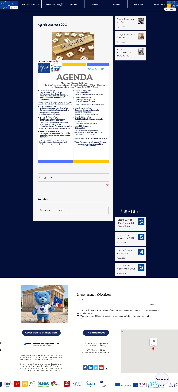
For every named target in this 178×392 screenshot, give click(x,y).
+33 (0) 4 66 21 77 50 (96, 350)
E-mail (80, 300)
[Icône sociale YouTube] (101, 367)
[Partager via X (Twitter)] (45, 177)
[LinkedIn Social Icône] (90, 367)
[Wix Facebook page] (85, 367)
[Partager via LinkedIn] (51, 177)
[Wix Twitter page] (95, 367)
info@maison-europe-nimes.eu (96, 352)
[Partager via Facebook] (39, 177)
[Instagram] (106, 367)
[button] (61, 4)
